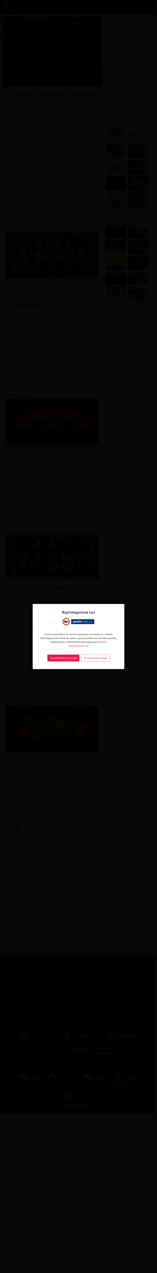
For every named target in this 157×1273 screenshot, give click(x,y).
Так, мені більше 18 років (63, 657)
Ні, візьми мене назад (95, 657)
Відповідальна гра (78, 645)
